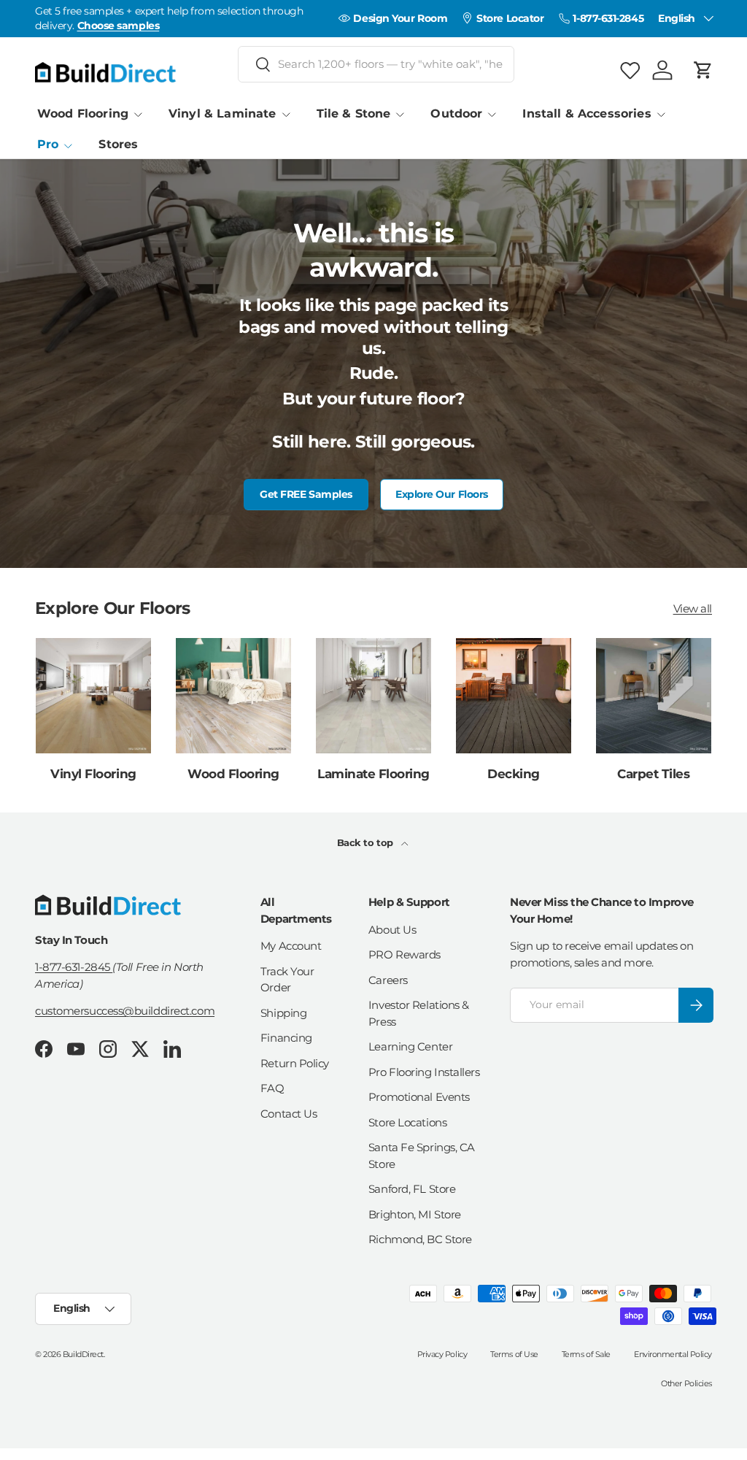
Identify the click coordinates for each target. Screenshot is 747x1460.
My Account (291, 946)
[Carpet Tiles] (653, 695)
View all (692, 608)
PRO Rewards (404, 954)
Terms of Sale (586, 1354)
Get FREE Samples (306, 494)
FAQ (272, 1088)
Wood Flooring (233, 773)
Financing (286, 1038)
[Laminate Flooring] (373, 695)
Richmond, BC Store (420, 1239)
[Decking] (513, 695)
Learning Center (410, 1046)
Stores (118, 144)
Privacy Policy (442, 1354)
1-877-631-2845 (73, 967)
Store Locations (407, 1122)
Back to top (366, 842)
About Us (392, 930)
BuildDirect (83, 1354)
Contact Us (288, 1114)
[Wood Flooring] (233, 695)
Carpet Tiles (653, 773)
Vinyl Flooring (93, 773)
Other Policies (686, 1383)
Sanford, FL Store (411, 1189)
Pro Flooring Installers (424, 1072)
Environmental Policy (673, 1354)
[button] (703, 70)
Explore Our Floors (441, 494)
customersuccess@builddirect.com (124, 1011)
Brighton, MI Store (414, 1214)
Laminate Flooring (373, 773)
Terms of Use (514, 1354)
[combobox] (376, 64)
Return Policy (294, 1063)
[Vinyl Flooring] (93, 695)
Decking (513, 773)
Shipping (283, 1013)
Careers (388, 980)
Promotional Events (419, 1097)
